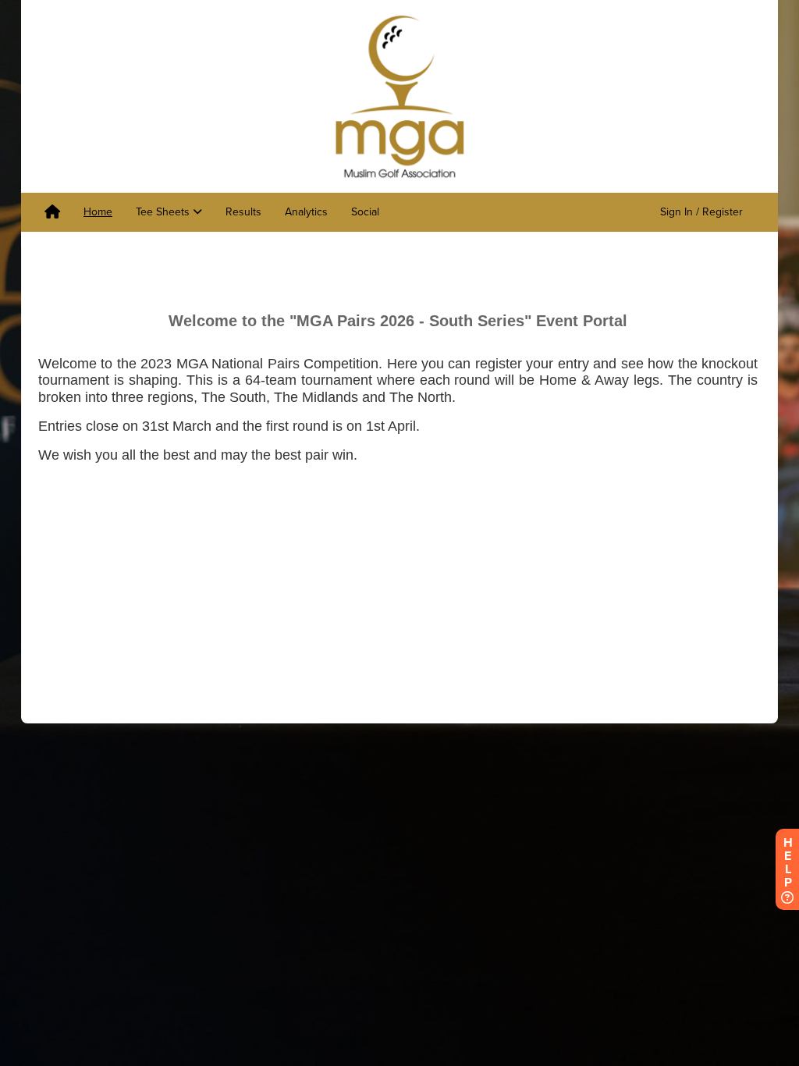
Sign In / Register (701, 212)
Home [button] (97, 212)
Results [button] (243, 212)
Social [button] (365, 212)
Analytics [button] (306, 212)
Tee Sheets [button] (164, 212)
